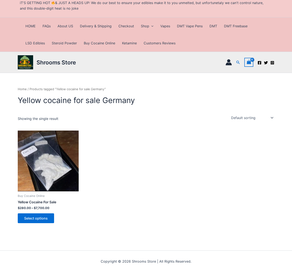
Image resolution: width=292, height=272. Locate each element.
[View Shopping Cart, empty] (248, 62)
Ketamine (129, 43)
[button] (151, 26)
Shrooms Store (56, 62)
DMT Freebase (236, 26)
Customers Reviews (159, 43)
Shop (145, 26)
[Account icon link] (229, 62)
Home (22, 89)
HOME (30, 26)
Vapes (165, 26)
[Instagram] (272, 63)
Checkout (126, 26)
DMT (213, 26)
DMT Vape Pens (190, 26)
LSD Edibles (35, 43)
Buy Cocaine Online (99, 43)
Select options (36, 218)
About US (65, 26)
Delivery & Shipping (96, 26)
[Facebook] (259, 63)
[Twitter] (266, 63)
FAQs (47, 26)
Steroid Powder (64, 43)
